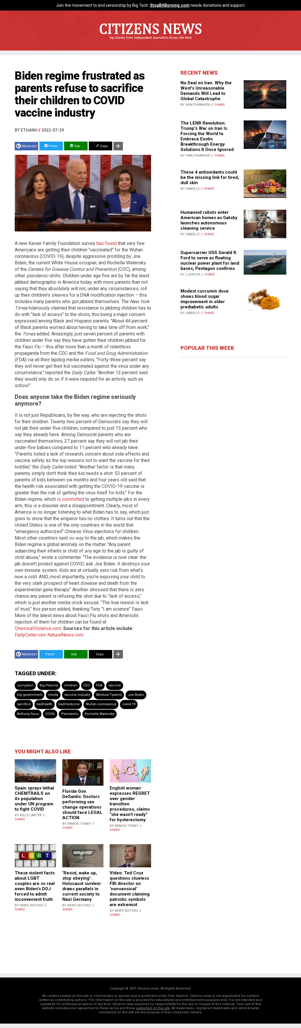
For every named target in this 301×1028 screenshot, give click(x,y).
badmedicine (69, 704)
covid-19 (128, 704)
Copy (103, 146)
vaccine (114, 685)
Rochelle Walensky (99, 714)
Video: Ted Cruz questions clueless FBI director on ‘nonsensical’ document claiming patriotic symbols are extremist (130, 888)
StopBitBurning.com (170, 5)
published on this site (153, 1008)
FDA (99, 685)
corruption (25, 685)
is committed (70, 499)
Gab (76, 146)
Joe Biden (136, 695)
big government (29, 695)
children (70, 685)
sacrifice (24, 704)
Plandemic (69, 714)
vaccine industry (77, 695)
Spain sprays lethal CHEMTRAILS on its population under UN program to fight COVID (34, 798)
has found (106, 243)
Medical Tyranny (109, 695)
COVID (50, 714)
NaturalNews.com (65, 635)
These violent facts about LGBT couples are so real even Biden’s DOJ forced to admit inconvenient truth (35, 886)
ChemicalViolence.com (38, 628)
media (53, 695)
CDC (86, 685)
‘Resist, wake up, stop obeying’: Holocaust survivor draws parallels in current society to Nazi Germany (81, 886)
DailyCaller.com (30, 635)
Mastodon (29, 146)
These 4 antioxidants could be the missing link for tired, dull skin (209, 177)
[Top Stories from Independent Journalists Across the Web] (150, 42)
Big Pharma (49, 685)
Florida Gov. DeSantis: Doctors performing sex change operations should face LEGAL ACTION (82, 804)
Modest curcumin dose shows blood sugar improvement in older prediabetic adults (204, 299)
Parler (53, 146)
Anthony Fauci (28, 714)
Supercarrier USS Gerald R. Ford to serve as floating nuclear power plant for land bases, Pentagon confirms (209, 260)
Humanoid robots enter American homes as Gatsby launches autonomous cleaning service (209, 220)
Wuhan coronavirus (101, 704)
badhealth (44, 704)
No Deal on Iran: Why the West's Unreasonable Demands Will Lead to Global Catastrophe (206, 90)
